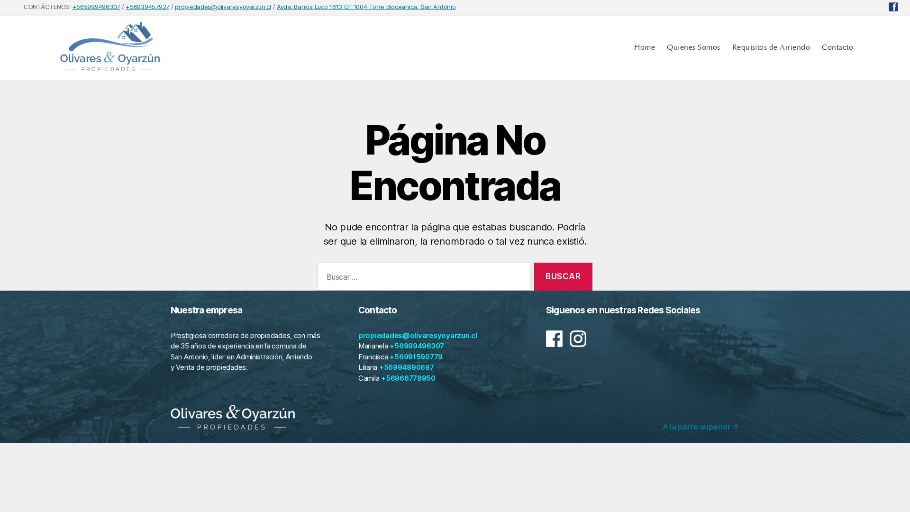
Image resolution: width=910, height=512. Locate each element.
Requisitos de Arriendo (771, 47)
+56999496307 (417, 345)
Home (644, 47)
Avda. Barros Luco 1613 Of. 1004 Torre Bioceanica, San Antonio (366, 6)
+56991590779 (416, 356)
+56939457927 (147, 6)
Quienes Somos (693, 47)
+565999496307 (96, 6)
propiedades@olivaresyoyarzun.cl (223, 6)
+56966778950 (408, 378)
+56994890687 (406, 367)
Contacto (837, 47)
